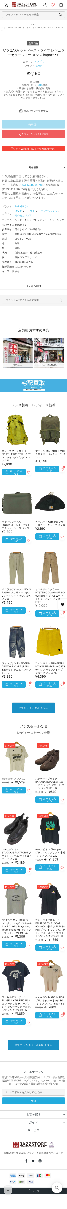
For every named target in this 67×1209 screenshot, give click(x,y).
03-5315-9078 (32, 185)
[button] (57, 1187)
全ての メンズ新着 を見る (33, 707)
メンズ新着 (20, 405)
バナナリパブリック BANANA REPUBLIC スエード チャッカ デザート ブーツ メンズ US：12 (49, 783)
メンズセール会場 (33, 726)
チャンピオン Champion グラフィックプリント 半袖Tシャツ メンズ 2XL (50, 852)
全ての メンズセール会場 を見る (33, 1044)
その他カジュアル (24, 215)
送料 (40, 85)
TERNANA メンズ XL (13, 778)
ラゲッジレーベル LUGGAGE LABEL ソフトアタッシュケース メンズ (16, 525)
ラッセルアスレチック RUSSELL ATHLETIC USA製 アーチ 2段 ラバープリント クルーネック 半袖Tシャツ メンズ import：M (16, 1003)
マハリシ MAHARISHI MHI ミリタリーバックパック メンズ (50, 454)
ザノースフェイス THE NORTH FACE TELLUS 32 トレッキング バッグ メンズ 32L (16, 455)
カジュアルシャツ (47, 211)
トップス (39, 61)
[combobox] (33, 14)
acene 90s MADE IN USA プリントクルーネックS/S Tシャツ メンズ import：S (49, 1000)
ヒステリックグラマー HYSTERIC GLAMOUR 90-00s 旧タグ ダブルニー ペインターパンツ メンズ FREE (50, 595)
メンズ (18, 211)
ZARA (39, 65)
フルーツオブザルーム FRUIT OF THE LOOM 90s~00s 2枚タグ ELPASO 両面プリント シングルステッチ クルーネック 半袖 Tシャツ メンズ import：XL (50, 928)
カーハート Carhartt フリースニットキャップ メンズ (50, 523)
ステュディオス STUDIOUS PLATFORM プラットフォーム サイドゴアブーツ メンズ (17, 854)
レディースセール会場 (33, 733)
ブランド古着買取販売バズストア (25, 4)
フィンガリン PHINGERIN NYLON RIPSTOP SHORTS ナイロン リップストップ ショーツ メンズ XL (50, 668)
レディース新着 (43, 405)
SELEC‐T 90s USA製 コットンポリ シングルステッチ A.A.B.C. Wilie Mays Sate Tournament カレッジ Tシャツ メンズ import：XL (17, 926)
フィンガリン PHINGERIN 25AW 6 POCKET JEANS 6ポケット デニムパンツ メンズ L (16, 668)
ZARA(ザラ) (21, 206)
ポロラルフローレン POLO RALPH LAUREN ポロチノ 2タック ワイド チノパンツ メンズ (16, 594)
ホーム (33, 24)
